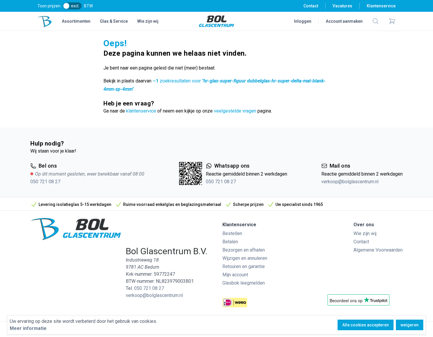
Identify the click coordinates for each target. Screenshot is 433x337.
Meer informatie (28, 328)
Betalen (230, 242)
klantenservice (141, 111)
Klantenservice (381, 6)
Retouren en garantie (243, 266)
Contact (310, 6)
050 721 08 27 (45, 181)
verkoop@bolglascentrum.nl (350, 181)
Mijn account (235, 274)
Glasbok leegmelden (243, 283)
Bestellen (232, 233)
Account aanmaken (344, 21)
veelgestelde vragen (235, 111)
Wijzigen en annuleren (244, 258)
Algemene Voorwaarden (378, 250)
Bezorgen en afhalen (243, 250)
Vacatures (342, 6)
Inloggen (302, 21)
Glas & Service (114, 21)
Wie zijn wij (147, 21)
